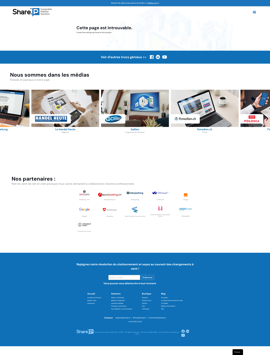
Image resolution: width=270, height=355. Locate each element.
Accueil (91, 293)
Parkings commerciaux (118, 306)
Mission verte (91, 300)
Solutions (116, 293)
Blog (163, 293)
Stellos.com (152, 3)
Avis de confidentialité (148, 332)
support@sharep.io (122, 318)
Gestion (144, 303)
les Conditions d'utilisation (169, 332)
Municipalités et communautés (121, 309)
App (143, 306)
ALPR (137, 334)
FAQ (162, 309)
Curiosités (164, 303)
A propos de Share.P (94, 298)
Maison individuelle (117, 298)
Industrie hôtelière (117, 303)
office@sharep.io (139, 318)
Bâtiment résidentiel (118, 300)
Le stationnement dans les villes (172, 300)
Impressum (91, 303)
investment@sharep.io (157, 318)
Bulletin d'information (168, 306)
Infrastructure (146, 300)
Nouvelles (164, 298)
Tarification (145, 309)
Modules (145, 298)
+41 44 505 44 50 (135, 321)
